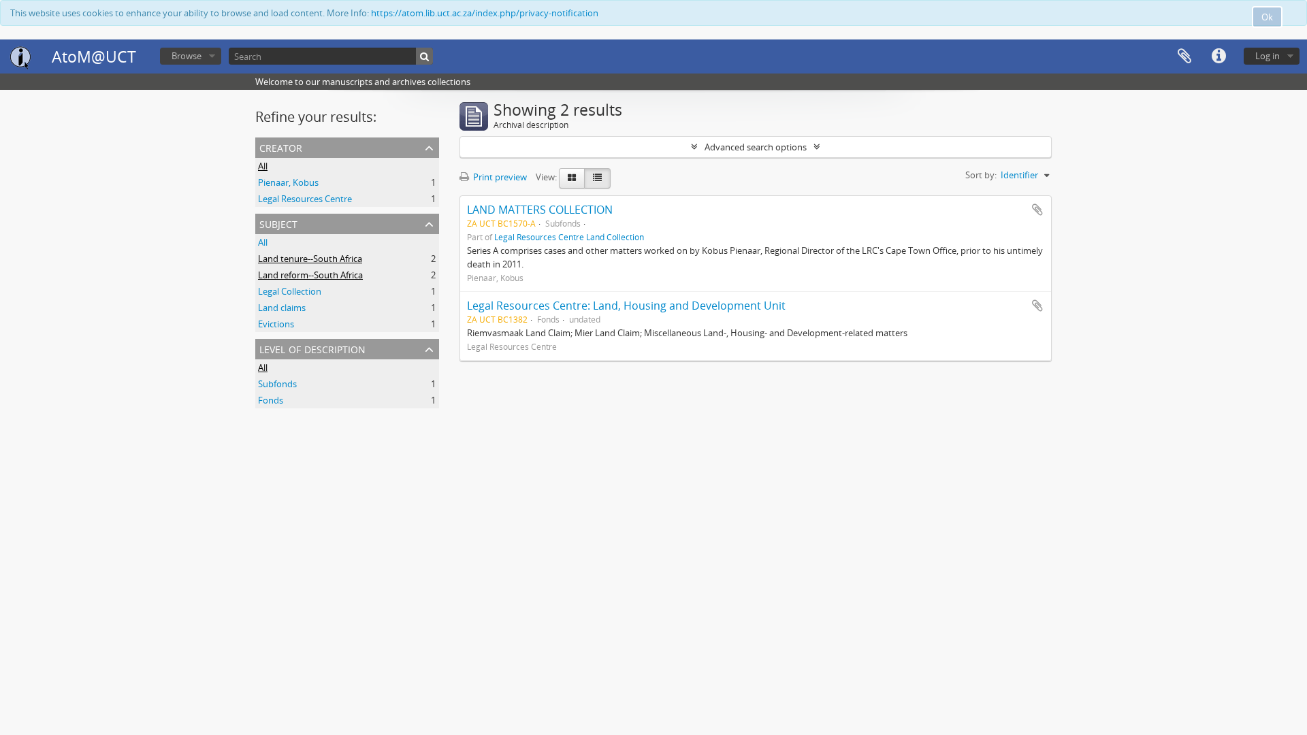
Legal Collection (289, 291)
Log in (1267, 56)
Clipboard (1184, 56)
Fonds (270, 400)
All (263, 166)
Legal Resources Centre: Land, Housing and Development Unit (626, 305)
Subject (278, 223)
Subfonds (277, 384)
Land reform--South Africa (310, 275)
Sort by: (981, 175)
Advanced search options (756, 147)
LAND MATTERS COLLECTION (540, 209)
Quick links (1218, 56)
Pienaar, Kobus (288, 182)
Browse (186, 56)
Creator (280, 146)
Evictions (276, 324)
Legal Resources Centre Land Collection (569, 236)
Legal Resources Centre (305, 199)
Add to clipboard (1037, 209)
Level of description (312, 348)
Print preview (499, 177)
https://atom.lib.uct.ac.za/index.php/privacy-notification (484, 13)
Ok (1267, 17)
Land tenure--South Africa (310, 258)
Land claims (282, 307)
